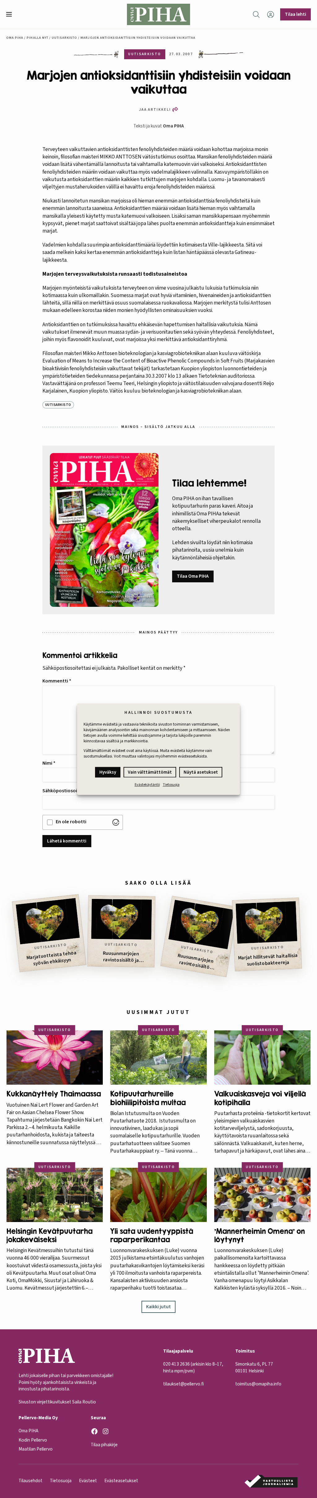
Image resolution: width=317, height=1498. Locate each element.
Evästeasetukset (121, 1480)
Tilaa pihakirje (104, 1444)
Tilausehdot (30, 1480)
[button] (11, 14)
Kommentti (56, 681)
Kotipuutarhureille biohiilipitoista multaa (148, 1098)
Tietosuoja (171, 785)
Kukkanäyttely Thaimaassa (54, 1094)
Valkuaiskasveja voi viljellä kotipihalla (260, 1098)
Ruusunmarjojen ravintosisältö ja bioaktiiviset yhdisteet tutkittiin (121, 957)
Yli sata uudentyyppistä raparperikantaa (151, 1235)
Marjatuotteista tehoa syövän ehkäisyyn (51, 958)
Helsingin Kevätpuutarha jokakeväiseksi (50, 1235)
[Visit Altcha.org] (115, 822)
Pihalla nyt (37, 37)
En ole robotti (71, 821)
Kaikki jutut (158, 1306)
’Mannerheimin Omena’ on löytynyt (259, 1235)
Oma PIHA (173, 125)
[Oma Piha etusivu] (158, 14)
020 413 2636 (176, 1364)
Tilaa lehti (295, 14)
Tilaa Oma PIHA (193, 576)
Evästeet (88, 1480)
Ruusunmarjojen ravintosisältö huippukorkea (195, 962)
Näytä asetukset (201, 772)
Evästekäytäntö (147, 785)
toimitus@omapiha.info (258, 1383)
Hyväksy (107, 772)
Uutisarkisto (64, 37)
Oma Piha (15, 37)
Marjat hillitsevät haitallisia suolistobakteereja (268, 959)
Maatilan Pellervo (36, 1449)
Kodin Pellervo (33, 1440)
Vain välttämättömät (150, 772)
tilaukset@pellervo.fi (183, 1383)
